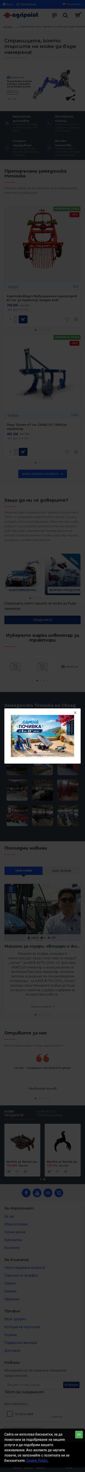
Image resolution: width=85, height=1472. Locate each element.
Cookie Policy (37, 1460)
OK (79, 1434)
